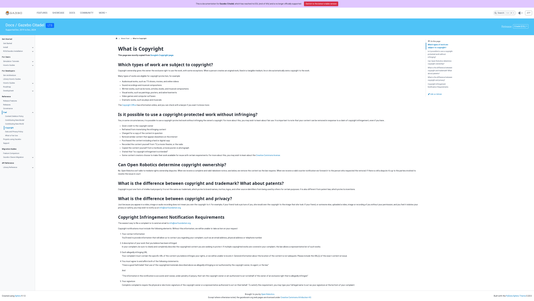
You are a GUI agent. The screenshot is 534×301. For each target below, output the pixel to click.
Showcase (58, 13)
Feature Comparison (11, 153)
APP (529, 13)
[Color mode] (520, 13)
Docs (72, 13)
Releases (7, 105)
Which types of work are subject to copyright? (438, 46)
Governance (8, 108)
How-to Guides (9, 65)
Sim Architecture (9, 75)
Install (5, 47)
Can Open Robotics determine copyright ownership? (439, 62)
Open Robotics (267, 294)
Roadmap (7, 87)
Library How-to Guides (12, 79)
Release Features (10, 101)
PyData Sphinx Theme (516, 296)
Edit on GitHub (436, 94)
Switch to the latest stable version (321, 4)
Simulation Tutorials (11, 61)
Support (6, 143)
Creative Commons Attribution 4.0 (296, 297)
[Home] (117, 38)
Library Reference (10, 167)
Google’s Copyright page (161, 55)
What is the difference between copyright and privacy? (440, 78)
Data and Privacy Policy (14, 132)
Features (42, 13)
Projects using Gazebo (12, 139)
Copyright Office (129, 105)
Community (86, 13)
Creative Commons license (268, 155)
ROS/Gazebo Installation (13, 51)
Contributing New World (14, 124)
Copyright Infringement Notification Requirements (438, 85)
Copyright (9, 128)
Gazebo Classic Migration (13, 157)
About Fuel (125, 38)
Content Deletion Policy (14, 116)
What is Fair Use (11, 135)
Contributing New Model (14, 120)
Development (8, 91)
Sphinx (18, 296)
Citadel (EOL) (520, 26)
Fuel (5, 112)
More (102, 13)
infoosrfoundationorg (170, 208)
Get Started (7, 43)
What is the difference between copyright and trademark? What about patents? (440, 71)
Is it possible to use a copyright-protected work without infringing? (440, 54)
